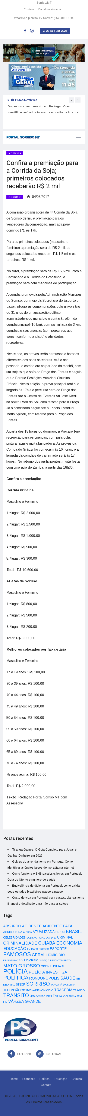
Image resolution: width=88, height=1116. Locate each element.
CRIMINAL (65, 937)
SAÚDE (67, 978)
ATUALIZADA (44, 932)
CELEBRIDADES (14, 937)
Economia (28, 1079)
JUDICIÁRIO (30, 960)
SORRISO (15, 197)
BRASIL (74, 931)
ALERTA (27, 932)
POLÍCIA (15, 971)
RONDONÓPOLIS (44, 978)
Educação (60, 1079)
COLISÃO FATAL (35, 937)
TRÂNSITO (16, 995)
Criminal (77, 1079)
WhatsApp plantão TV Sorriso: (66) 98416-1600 (44, 18)
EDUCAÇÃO (14, 948)
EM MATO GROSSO (38, 949)
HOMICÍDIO (55, 955)
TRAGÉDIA (63, 990)
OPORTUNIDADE (53, 966)
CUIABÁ (46, 943)
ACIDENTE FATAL (59, 926)
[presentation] (71, 100)
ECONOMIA (69, 943)
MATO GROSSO (21, 965)
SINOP (20, 984)
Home (14, 1079)
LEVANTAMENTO (60, 960)
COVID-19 (51, 937)
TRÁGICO (79, 990)
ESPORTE (58, 949)
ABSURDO (12, 926)
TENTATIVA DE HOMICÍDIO (37, 990)
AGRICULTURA (12, 932)
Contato (29, 9)
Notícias (15, 153)
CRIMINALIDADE (20, 943)
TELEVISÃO (12, 990)
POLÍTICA (15, 978)
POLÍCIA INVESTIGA (48, 972)
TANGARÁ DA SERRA (63, 984)
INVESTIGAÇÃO (13, 960)
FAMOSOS (17, 954)
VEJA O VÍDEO (37, 996)
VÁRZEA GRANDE (24, 1001)
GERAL (38, 954)
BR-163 (60, 932)
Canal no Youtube (49, 9)
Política (45, 1079)
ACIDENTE (32, 926)
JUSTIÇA (44, 960)
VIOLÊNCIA (54, 996)
